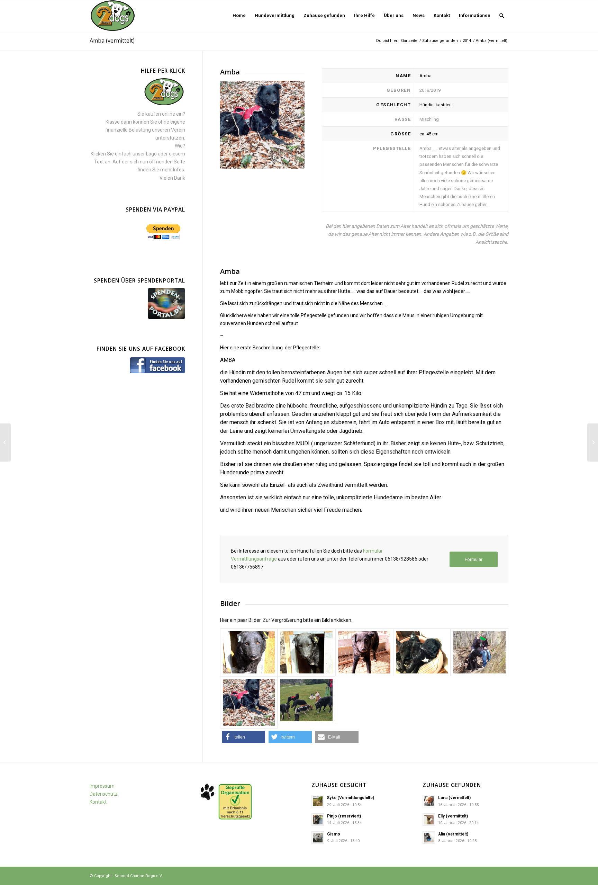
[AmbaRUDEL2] (306, 700)
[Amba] (249, 652)
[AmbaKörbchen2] (422, 652)
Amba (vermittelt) (112, 40)
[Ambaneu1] (479, 652)
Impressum (102, 786)
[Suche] (501, 15)
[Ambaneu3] (249, 702)
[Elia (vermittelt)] (592, 442)
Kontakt (98, 802)
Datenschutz (104, 794)
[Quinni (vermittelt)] (5, 442)
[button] (243, 737)
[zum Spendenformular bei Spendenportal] (166, 317)
